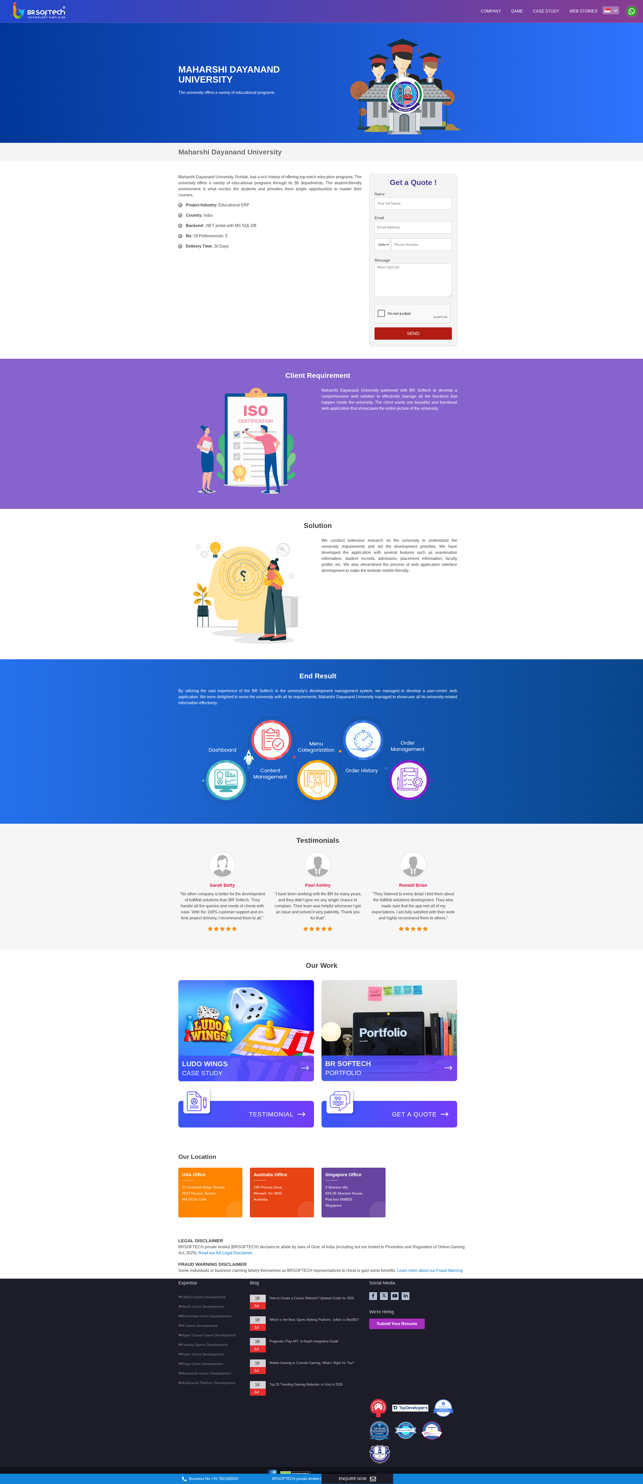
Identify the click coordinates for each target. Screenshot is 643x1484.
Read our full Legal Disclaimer (225, 1253)
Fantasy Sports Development (204, 1345)
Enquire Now (353, 1478)
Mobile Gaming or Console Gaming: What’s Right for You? (312, 1363)
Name (379, 194)
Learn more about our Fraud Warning (430, 1270)
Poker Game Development (202, 1354)
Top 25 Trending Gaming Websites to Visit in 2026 (306, 1384)
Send (413, 333)
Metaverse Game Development (206, 1373)
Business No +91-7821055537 (213, 1478)
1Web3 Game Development (203, 1297)
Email (379, 218)
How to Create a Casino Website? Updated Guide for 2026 (312, 1298)
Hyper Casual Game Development (208, 1335)
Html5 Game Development (202, 1306)
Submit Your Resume (397, 1324)
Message (382, 260)
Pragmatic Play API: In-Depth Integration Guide (304, 1341)
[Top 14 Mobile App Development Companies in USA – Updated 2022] (431, 1431)
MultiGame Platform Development (208, 1383)
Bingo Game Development (202, 1364)
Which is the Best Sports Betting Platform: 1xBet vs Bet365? (314, 1320)
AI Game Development (199, 1326)
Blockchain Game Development (206, 1316)
